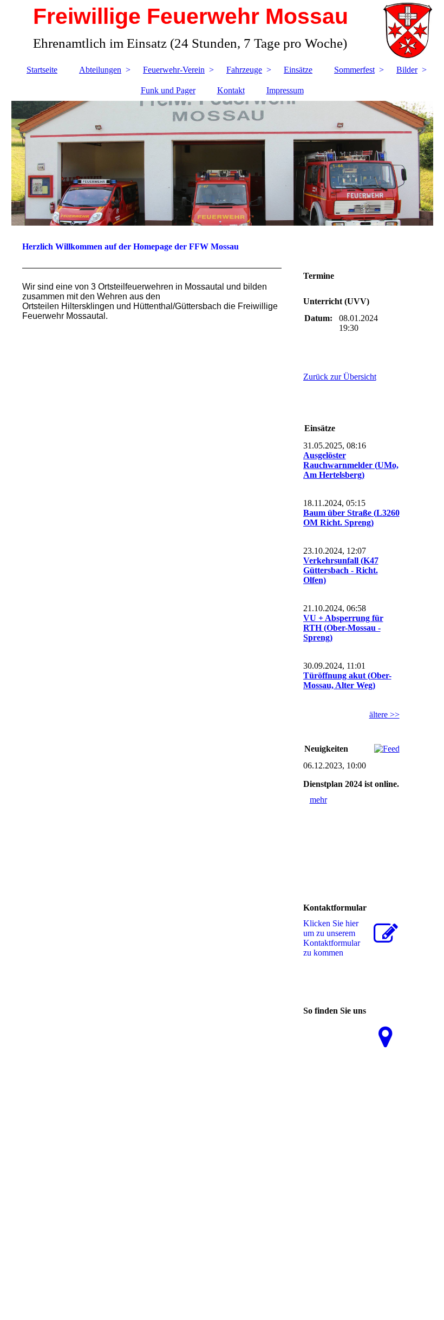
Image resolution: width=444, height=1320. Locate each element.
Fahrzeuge (244, 69)
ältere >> (384, 714)
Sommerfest (354, 69)
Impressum (285, 90)
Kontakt (231, 90)
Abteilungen (100, 69)
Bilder (406, 69)
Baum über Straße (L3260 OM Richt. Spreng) (351, 517)
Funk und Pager (168, 90)
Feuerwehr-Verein (174, 69)
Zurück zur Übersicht (339, 376)
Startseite (42, 69)
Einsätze (298, 69)
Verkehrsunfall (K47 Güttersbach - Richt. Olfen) (340, 570)
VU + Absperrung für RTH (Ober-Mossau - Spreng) (343, 627)
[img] (222, 163)
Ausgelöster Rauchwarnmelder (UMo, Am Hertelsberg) (351, 465)
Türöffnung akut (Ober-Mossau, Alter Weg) (347, 680)
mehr (318, 799)
